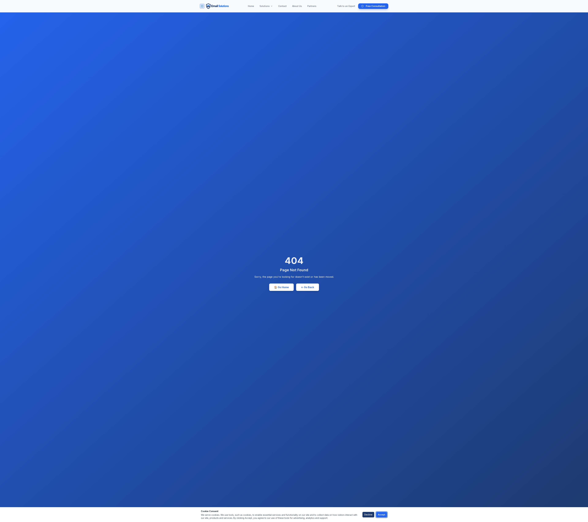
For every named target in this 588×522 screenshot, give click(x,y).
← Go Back (307, 287)
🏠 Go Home (281, 287)
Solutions (265, 6)
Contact (282, 6)
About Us (297, 6)
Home (251, 6)
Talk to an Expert (346, 6)
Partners (311, 6)
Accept (381, 514)
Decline (368, 514)
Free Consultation (375, 6)
